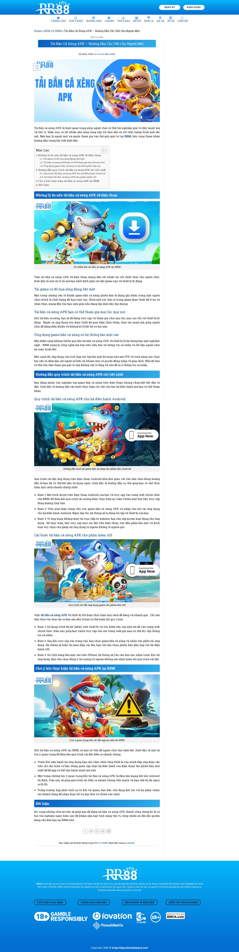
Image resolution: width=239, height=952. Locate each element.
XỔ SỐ (171, 20)
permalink (129, 843)
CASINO (109, 20)
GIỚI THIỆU (76, 20)
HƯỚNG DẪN (94, 20)
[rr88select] (53, 7)
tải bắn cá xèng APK (54, 615)
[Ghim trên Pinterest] (103, 831)
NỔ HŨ (137, 20)
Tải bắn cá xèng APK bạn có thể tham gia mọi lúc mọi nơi (74, 162)
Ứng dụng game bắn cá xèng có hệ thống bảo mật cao (72, 165)
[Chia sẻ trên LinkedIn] (109, 831)
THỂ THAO (123, 20)
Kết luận (44, 184)
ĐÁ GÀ (160, 20)
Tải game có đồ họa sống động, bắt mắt (64, 158)
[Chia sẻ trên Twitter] (91, 831)
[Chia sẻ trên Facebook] (85, 831)
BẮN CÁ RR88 (53, 31)
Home (38, 31)
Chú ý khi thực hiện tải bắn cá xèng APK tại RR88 (68, 181)
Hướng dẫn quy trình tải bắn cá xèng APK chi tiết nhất (72, 169)
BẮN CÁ (149, 20)
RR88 (128, 136)
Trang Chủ (58, 20)
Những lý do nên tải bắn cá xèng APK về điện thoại (69, 155)
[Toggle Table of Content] (102, 150)
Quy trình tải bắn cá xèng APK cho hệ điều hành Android (74, 173)
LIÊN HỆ (183, 20)
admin (112, 54)
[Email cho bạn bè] (97, 831)
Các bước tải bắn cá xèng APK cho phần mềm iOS (70, 177)
